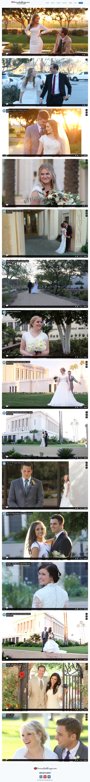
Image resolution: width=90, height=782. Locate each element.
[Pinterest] (45, 776)
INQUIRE (80, 2)
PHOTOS (64, 2)
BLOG (75, 2)
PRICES (58, 2)
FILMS (70, 2)
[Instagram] (40, 776)
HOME (47, 2)
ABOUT (53, 2)
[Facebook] (49, 776)
